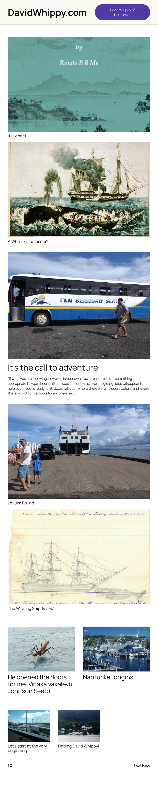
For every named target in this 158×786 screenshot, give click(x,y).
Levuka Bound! (21, 503)
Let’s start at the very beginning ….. (27, 748)
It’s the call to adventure (53, 367)
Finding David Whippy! (78, 746)
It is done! (17, 136)
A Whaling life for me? (28, 241)
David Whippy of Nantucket (122, 12)
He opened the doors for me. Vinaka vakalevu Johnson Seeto (40, 684)
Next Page (142, 765)
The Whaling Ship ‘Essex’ (31, 608)
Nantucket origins (108, 677)
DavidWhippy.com (47, 12)
